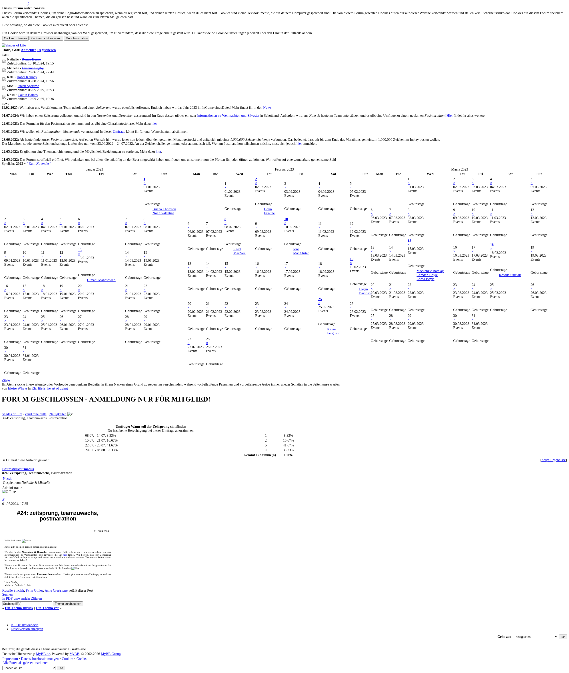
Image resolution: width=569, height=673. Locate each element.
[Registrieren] (31, 4)
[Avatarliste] (14, 4)
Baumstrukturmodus (18, 469)
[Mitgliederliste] (21, 4)
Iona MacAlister (301, 251)
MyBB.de (43, 654)
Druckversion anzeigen (27, 629)
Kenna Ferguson (333, 331)
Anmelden (28, 50)
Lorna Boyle (425, 279)
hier (154, 123)
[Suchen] (28, 4)
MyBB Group (111, 654)
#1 (4, 500)
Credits (81, 659)
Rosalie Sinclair (510, 275)
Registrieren (46, 50)
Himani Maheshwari (101, 280)
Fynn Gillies (34, 590)
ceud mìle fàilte (35, 414)
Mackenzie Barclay (430, 271)
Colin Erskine (269, 211)
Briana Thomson (164, 209)
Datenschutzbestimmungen (40, 659)
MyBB (74, 654)
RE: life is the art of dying (50, 388)
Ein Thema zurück (19, 608)
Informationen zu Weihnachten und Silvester (228, 115)
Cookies (67, 659)
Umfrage (119, 131)
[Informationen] (11, 4)
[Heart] (26, 541)
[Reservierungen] (18, 4)
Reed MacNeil (239, 251)
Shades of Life (12, 414)
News (267, 107)
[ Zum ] (39, 163)
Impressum (10, 659)
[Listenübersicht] (7, 4)
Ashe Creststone (56, 590)
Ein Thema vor (47, 608)
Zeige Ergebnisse (553, 460)
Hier (450, 115)
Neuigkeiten (57, 414)
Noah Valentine (163, 213)
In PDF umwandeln (24, 625)
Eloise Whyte (17, 388)
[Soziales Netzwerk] (25, 4)
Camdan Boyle (427, 275)
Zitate (6, 380)
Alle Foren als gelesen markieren (25, 663)
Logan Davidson (365, 291)
